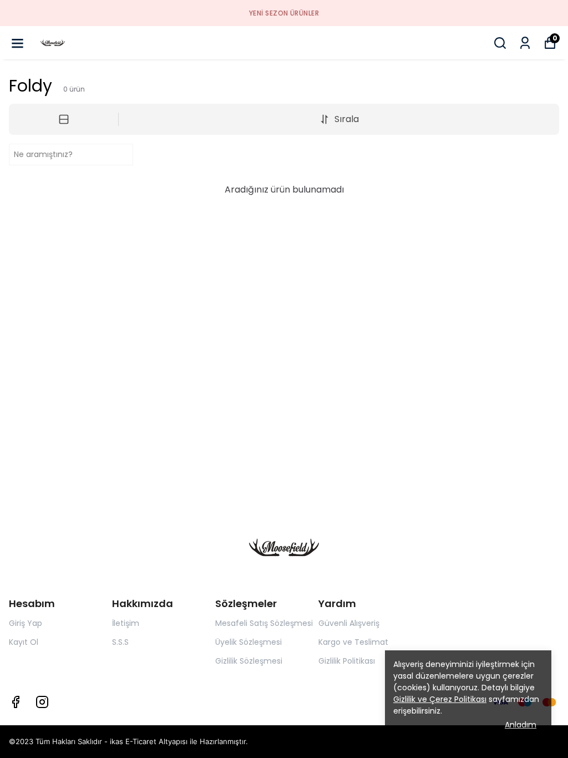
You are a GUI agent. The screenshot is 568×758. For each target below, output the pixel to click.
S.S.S (120, 642)
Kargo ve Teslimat (353, 642)
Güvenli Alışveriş (348, 623)
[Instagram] (42, 702)
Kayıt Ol (23, 642)
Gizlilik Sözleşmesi (248, 660)
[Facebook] (15, 702)
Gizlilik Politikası (346, 660)
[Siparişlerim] (525, 43)
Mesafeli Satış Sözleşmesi (264, 623)
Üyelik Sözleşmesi (248, 642)
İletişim (125, 623)
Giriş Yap (25, 623)
